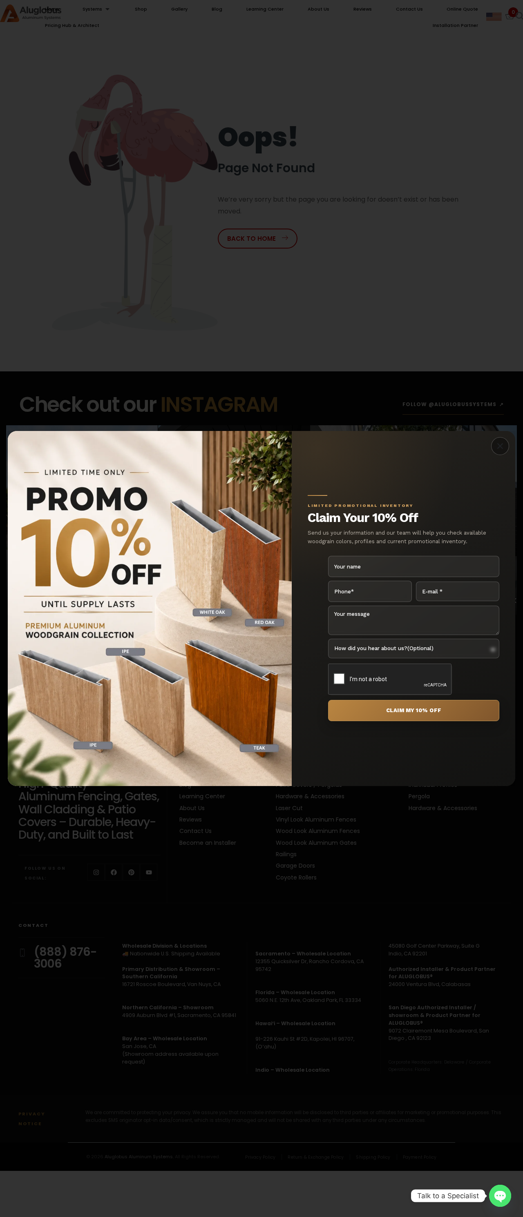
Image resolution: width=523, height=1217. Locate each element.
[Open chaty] (500, 1196)
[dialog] (261, 608)
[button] (500, 446)
